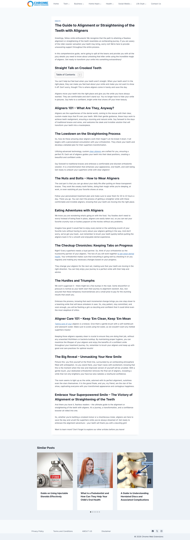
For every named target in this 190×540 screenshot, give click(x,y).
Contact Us (156, 4)
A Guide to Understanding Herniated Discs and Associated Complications (135, 496)
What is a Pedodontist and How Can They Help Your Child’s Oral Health (95, 496)
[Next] (149, 481)
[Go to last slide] (40, 481)
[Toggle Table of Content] (78, 75)
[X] (157, 531)
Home (56, 4)
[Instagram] (161, 531)
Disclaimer (106, 531)
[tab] (90, 512)
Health (58, 21)
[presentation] (55, 470)
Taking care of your (63, 324)
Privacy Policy (38, 531)
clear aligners (95, 151)
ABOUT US (87, 531)
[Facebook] (153, 531)
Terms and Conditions (63, 531)
